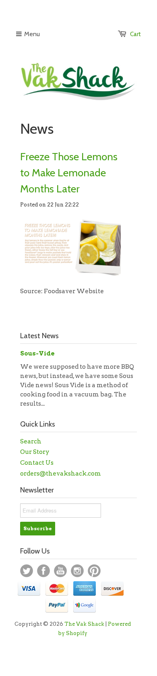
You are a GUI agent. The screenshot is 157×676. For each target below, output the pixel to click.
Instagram (77, 570)
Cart (135, 34)
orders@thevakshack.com (60, 473)
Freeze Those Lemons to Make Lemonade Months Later (69, 172)
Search (30, 441)
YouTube (60, 570)
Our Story (35, 451)
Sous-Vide (37, 353)
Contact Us (37, 462)
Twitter (26, 570)
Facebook (43, 570)
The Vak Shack (84, 624)
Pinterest (94, 570)
